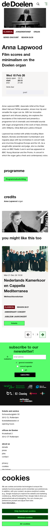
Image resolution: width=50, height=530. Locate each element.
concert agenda (17, 191)
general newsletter (18, 186)
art (12, 196)
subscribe (25, 202)
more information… (9, 503)
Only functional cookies (25, 511)
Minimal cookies (25, 517)
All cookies (25, 524)
